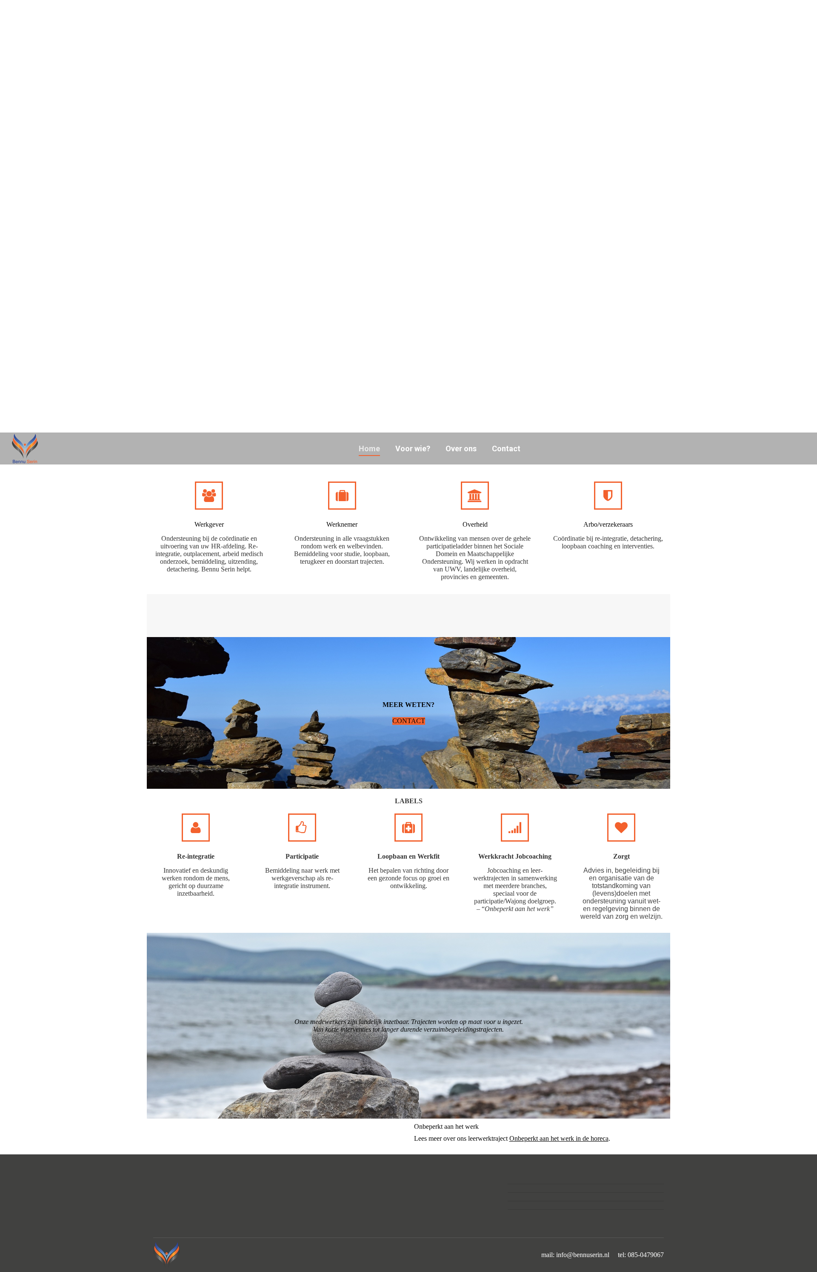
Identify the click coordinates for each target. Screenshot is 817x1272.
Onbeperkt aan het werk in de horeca (558, 1138)
